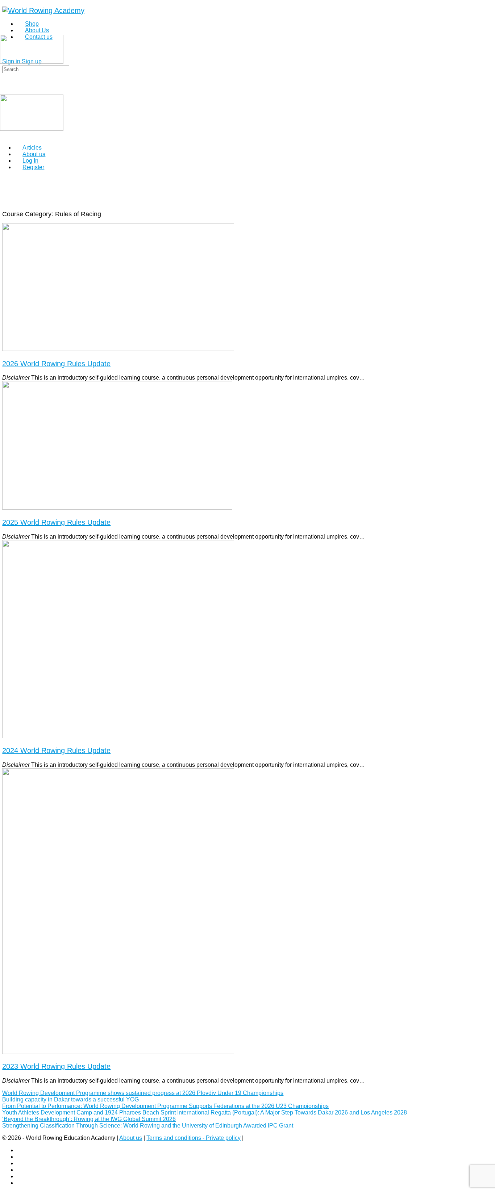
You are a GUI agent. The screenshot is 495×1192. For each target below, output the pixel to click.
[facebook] (21, 1150)
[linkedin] (21, 1163)
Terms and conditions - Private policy (193, 1138)
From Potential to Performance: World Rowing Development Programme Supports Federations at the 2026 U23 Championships (165, 1106)
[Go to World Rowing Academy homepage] (43, 10)
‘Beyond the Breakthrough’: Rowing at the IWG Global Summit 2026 (89, 1119)
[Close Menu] (4, 135)
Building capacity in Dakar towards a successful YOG (70, 1099)
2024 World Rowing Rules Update (56, 750)
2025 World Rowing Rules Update (56, 522)
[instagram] (21, 1157)
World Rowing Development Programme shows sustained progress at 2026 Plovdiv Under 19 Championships (142, 1093)
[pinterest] (21, 1170)
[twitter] (21, 1176)
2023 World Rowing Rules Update (56, 1066)
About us (130, 1138)
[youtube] (21, 1183)
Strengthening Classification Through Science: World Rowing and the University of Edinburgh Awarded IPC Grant (147, 1125)
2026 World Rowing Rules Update (56, 364)
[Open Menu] (4, 32)
